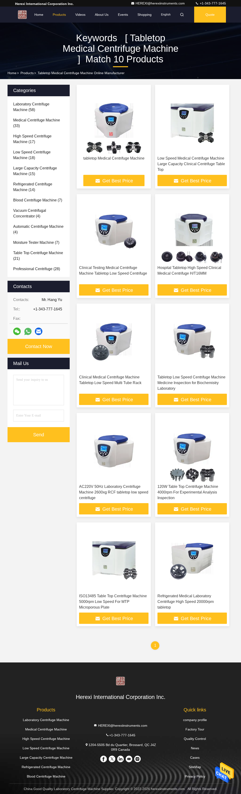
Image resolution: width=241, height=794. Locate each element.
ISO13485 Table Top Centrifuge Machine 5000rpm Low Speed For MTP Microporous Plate (113, 601)
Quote (210, 14)
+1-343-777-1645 (212, 3)
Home (38, 14)
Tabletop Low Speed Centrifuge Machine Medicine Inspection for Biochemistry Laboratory (191, 382)
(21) (38, 256)
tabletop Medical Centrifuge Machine (114, 158)
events (123, 14)
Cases (195, 757)
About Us (101, 14)
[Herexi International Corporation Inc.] (22, 14)
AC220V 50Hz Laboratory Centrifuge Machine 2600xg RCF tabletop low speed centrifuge (113, 492)
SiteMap (195, 767)
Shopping (144, 14)
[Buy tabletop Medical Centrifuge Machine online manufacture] (114, 120)
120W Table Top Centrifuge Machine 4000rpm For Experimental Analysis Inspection (187, 492)
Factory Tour (194, 729)
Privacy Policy (195, 776)
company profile (195, 720)
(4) (29, 213)
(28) (36, 269)
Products (59, 14)
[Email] (39, 331)
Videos (80, 14)
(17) (32, 139)
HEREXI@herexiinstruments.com (161, 3)
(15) (35, 171)
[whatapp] (28, 331)
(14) (32, 187)
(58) (31, 107)
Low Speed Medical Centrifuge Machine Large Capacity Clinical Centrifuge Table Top (191, 164)
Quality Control (195, 739)
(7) (37, 200)
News (195, 748)
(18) (32, 155)
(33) (36, 123)
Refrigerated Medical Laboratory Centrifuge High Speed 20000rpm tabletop (185, 601)
